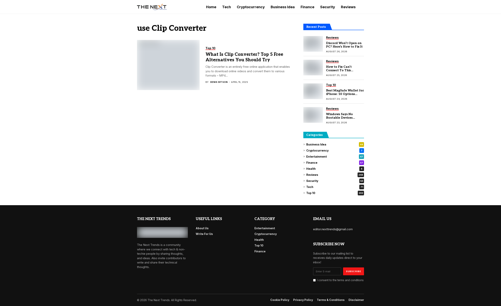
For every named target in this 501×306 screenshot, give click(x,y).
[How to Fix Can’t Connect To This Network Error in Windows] (313, 67)
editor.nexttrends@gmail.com (333, 229)
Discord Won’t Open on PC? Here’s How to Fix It (344, 44)
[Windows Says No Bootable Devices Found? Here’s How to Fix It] (313, 115)
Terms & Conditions (331, 299)
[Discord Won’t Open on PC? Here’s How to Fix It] (313, 44)
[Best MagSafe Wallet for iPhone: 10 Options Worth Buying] (313, 91)
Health (334, 168)
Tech (334, 187)
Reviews (334, 174)
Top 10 (334, 193)
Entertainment (334, 156)
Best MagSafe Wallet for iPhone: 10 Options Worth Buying (345, 94)
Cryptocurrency (334, 150)
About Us (202, 228)
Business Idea (334, 144)
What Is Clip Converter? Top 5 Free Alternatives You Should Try (244, 57)
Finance (334, 162)
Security (334, 180)
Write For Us (204, 234)
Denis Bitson (219, 82)
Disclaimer (356, 299)
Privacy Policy (303, 299)
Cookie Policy (279, 299)
